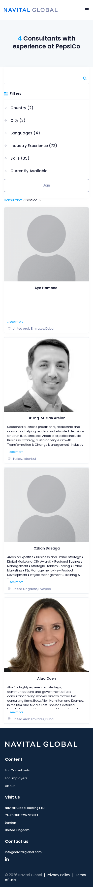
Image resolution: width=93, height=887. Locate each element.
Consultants (13, 200)
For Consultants (17, 770)
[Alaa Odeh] (46, 635)
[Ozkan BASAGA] (46, 505)
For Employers (16, 778)
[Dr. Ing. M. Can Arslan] (46, 374)
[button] (30, 108)
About (10, 785)
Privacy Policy (58, 875)
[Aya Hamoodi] (46, 244)
